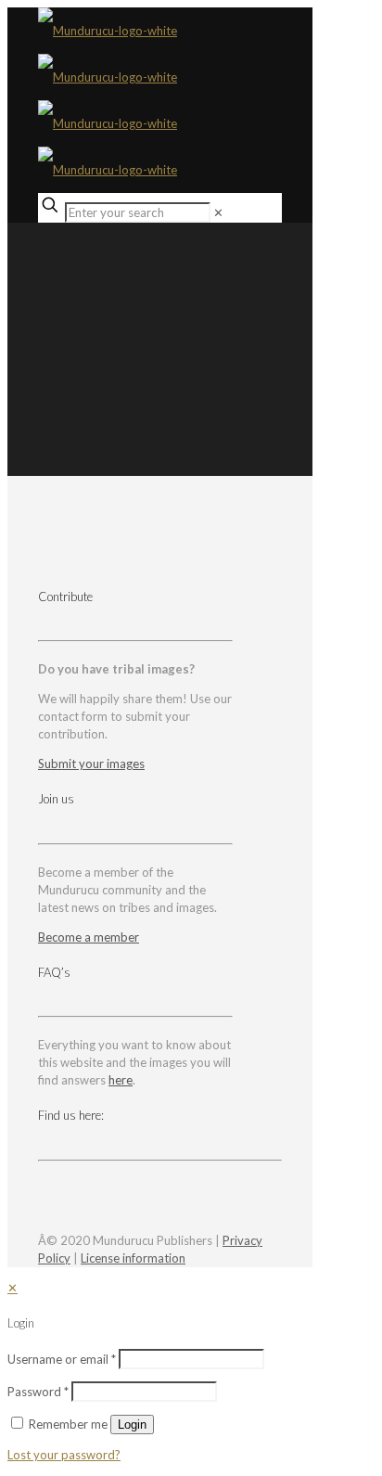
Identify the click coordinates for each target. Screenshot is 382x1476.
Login (132, 1424)
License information (133, 1258)
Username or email (61, 1359)
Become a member (88, 937)
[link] (218, 212)
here (120, 1079)
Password (38, 1391)
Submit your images (91, 763)
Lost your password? (64, 1454)
